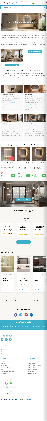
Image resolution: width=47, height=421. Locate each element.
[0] (42, 3)
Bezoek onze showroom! (38, 325)
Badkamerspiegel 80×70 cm (7, 165)
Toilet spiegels (31, 361)
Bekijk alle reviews (23, 242)
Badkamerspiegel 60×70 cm (23, 165)
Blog (2, 369)
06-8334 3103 (5, 353)
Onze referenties (4, 365)
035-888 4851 (5, 351)
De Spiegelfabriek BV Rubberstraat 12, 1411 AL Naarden (9, 346)
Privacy (29, 349)
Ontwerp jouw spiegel (23, 199)
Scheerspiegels (31, 371)
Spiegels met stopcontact (33, 369)
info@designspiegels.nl (8, 349)
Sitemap (3, 375)
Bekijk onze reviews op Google (7, 393)
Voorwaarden (31, 347)
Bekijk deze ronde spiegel (12, 65)
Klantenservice (31, 345)
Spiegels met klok (32, 367)
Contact (2, 361)
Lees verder (4, 287)
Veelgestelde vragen (5, 367)
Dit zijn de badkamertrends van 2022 (24, 280)
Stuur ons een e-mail (22, 325)
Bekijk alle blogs (41, 252)
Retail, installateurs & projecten (7, 371)
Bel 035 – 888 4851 (7, 325)
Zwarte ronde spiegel (32, 373)
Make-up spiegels (31, 363)
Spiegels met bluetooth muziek (35, 365)
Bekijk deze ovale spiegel (35, 51)
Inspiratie (5, 11)
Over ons (3, 363)
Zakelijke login (4, 373)
